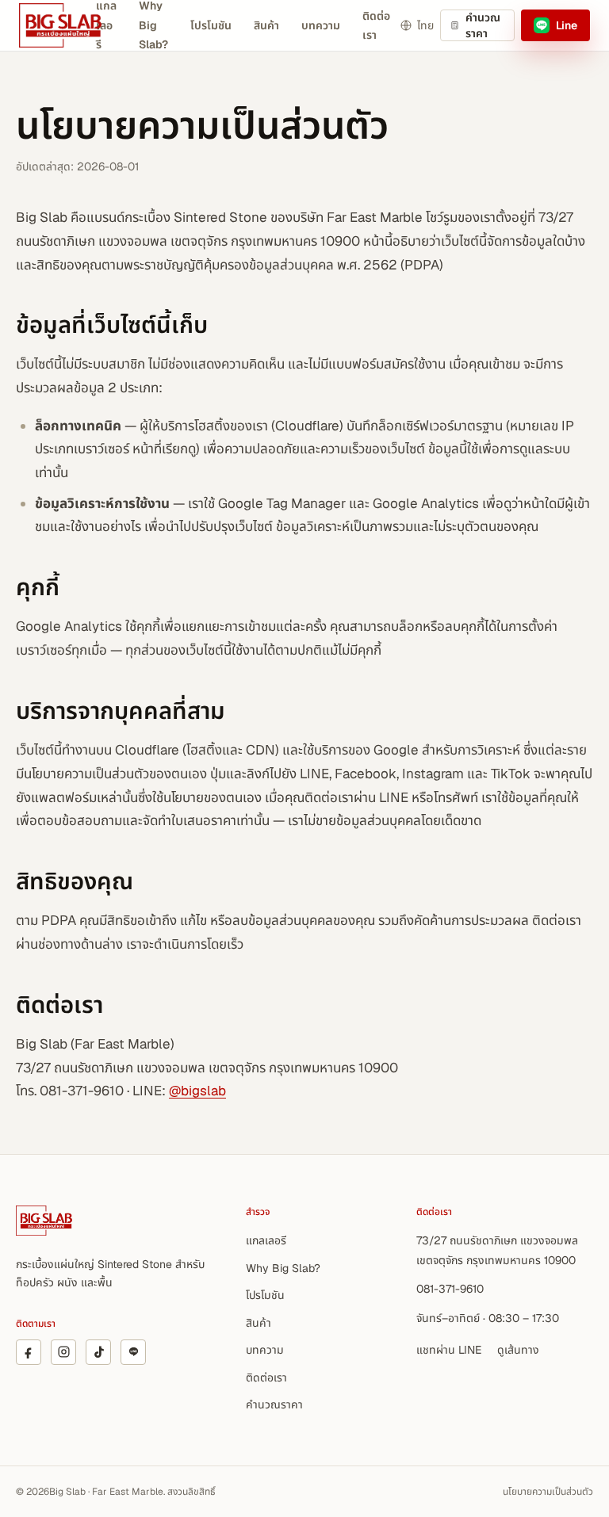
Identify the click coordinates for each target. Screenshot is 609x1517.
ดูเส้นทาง (518, 1350)
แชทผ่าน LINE (448, 1350)
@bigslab (197, 1090)
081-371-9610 (450, 1289)
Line (566, 25)
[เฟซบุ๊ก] (28, 1352)
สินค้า (266, 25)
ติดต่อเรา (376, 26)
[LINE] (133, 1352)
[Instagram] (63, 1352)
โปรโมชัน (211, 25)
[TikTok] (98, 1352)
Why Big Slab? (283, 1268)
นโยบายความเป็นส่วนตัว (548, 1491)
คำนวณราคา (482, 25)
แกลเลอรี (266, 1240)
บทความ (320, 25)
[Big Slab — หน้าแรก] (87, 25)
